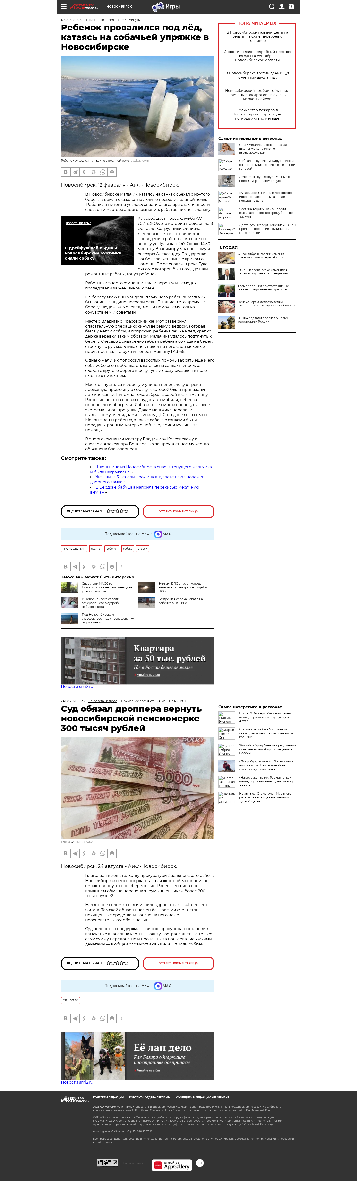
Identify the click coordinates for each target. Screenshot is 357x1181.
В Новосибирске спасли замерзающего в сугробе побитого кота (101, 603)
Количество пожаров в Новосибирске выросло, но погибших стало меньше (257, 114)
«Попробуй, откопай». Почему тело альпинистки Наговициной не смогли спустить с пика (266, 765)
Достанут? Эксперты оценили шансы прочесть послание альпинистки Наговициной (267, 229)
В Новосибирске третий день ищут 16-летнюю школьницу (257, 75)
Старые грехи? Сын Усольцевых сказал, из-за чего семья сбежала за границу (266, 733)
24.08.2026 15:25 (73, 701)
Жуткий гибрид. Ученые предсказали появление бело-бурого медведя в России (267, 749)
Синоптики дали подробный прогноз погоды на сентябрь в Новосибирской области (257, 56)
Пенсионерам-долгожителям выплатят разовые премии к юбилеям (266, 303)
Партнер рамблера (134, 1163)
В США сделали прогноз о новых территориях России (263, 319)
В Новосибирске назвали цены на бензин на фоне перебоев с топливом (257, 36)
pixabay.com (139, 160)
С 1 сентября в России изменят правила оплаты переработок (261, 255)
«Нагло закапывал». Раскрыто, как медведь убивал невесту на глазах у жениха (266, 781)
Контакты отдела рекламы (149, 1097)
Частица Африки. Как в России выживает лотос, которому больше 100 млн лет (266, 213)
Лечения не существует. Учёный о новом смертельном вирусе (264, 179)
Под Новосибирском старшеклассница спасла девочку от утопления (108, 618)
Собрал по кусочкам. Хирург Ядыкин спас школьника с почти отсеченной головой (267, 164)
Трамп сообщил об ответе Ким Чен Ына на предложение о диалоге (264, 287)
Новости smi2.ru (77, 686)
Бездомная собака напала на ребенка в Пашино (181, 601)
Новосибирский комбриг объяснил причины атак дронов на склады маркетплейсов (257, 95)
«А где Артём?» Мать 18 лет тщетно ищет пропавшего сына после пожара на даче (265, 196)
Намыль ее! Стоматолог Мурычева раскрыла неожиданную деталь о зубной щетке (265, 797)
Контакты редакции (108, 1097)
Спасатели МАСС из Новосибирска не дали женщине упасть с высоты (107, 587)
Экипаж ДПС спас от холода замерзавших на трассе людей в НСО (183, 587)
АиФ (89, 842)
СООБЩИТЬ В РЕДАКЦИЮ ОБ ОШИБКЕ (202, 1097)
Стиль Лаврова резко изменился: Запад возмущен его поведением (263, 271)
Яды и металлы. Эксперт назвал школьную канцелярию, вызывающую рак (263, 148)
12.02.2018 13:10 (71, 20)
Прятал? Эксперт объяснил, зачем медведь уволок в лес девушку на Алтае (265, 717)
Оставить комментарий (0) (179, 511)
